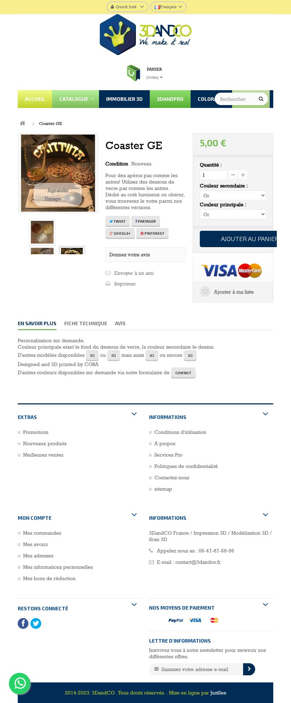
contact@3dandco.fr (198, 562)
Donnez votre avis (129, 254)
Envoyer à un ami (134, 273)
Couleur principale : (224, 204)
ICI (92, 355)
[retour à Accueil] (22, 123)
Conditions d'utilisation (180, 432)
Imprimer (125, 284)
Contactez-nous (171, 477)
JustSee (218, 693)
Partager (146, 221)
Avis (120, 323)
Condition (116, 164)
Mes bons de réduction (49, 578)
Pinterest (154, 233)
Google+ (122, 233)
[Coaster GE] (42, 232)
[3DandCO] (145, 36)
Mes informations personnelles (58, 567)
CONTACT (183, 373)
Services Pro (168, 455)
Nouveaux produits (44, 443)
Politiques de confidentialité (186, 466)
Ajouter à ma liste (233, 292)
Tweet (119, 221)
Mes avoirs (35, 544)
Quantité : (211, 165)
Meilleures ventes (43, 455)
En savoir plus (37, 323)
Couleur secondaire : (224, 186)
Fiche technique (85, 323)
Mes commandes (42, 533)
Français (168, 6)
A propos (164, 443)
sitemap (163, 489)
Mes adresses (38, 555)
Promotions (35, 432)
